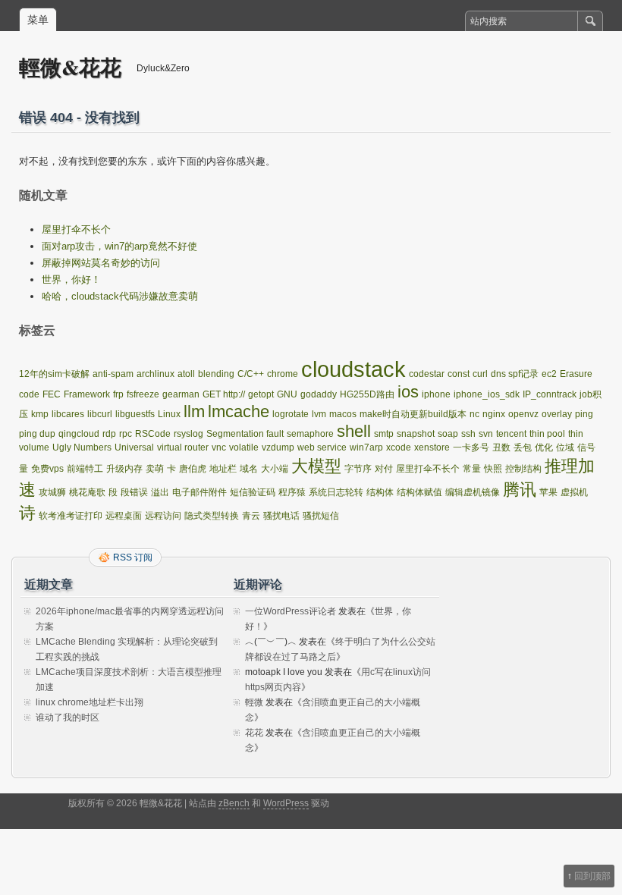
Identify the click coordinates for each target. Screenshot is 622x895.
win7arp (366, 447)
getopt (261, 394)
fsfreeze (143, 394)
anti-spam (113, 374)
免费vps (47, 468)
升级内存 (124, 468)
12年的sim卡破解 (54, 374)
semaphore (310, 434)
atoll (186, 374)
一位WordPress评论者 (290, 611)
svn (486, 434)
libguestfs (135, 414)
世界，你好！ (71, 279)
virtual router (183, 447)
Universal (134, 447)
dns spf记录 (515, 374)
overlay (557, 414)
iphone (436, 394)
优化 (544, 447)
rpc (125, 434)
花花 (254, 732)
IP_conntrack (549, 394)
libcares (68, 414)
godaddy (318, 394)
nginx (493, 414)
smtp (384, 434)
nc (474, 414)
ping (584, 414)
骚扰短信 (321, 515)
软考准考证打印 (70, 515)
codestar (427, 374)
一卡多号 (471, 447)
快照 (493, 468)
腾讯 (519, 489)
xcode (398, 447)
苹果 (548, 492)
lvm (319, 414)
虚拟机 (574, 492)
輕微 (254, 702)
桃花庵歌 (87, 492)
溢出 (160, 492)
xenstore (432, 447)
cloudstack (353, 369)
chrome (282, 374)
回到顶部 (592, 876)
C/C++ (250, 374)
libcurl (99, 414)
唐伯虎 (192, 468)
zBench (234, 803)
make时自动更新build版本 (413, 414)
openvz (523, 414)
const (459, 374)
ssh (468, 434)
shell (354, 431)
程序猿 (292, 492)
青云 (251, 515)
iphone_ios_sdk (487, 394)
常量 (472, 468)
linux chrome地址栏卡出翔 (89, 702)
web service (322, 447)
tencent (511, 434)
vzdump (278, 447)
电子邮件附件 (199, 492)
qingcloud (78, 434)
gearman (180, 394)
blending (216, 374)
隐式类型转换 (211, 515)
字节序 (358, 468)
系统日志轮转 (336, 492)
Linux (169, 414)
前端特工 (85, 468)
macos (343, 414)
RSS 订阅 (132, 557)
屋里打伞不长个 (76, 229)
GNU (287, 394)
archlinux (155, 374)
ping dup (37, 434)
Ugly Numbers (82, 447)
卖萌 (155, 468)
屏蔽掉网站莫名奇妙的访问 (101, 262)
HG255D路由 (367, 394)
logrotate (290, 414)
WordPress (286, 803)
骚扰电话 (281, 515)
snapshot (416, 434)
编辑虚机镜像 (472, 492)
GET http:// (224, 394)
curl (480, 374)
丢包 (523, 447)
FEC (51, 394)
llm (194, 411)
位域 (565, 447)
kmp (40, 414)
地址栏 (223, 468)
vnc (219, 447)
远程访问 (163, 515)
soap (448, 434)
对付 (384, 468)
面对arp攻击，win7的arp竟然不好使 (119, 246)
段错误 (134, 492)
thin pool (547, 434)
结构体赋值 (419, 492)
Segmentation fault (245, 434)
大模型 (316, 466)
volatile (244, 447)
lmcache (238, 411)
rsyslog (188, 434)
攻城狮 (52, 492)
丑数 (501, 447)
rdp (109, 434)
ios (408, 391)
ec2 (549, 374)
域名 (249, 468)
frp (118, 394)
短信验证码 (252, 492)
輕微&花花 (70, 67)
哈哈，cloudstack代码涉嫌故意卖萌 (120, 296)
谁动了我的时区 (67, 717)
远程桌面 (123, 515)
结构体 (380, 492)
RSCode (153, 434)
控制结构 (523, 468)
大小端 (274, 468)
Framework (87, 394)
